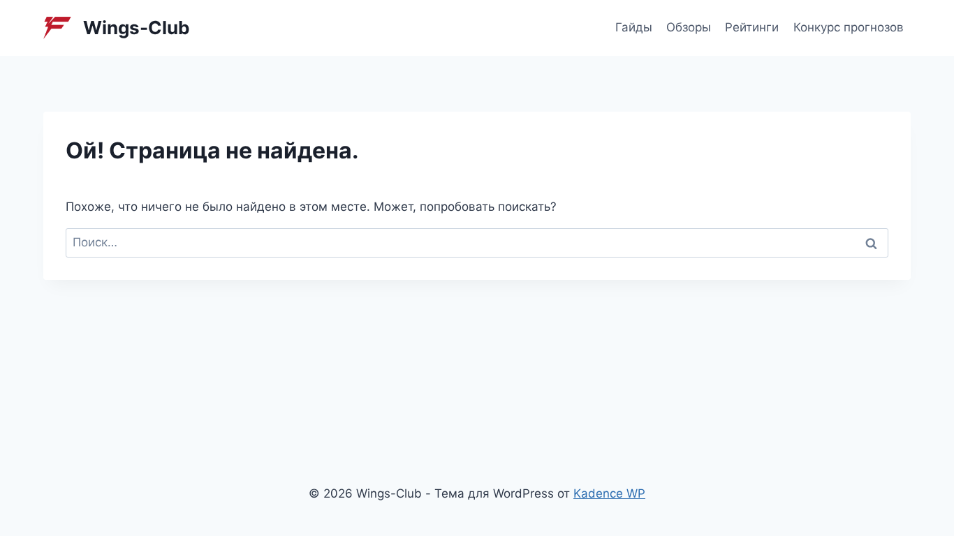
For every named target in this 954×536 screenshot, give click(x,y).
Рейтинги (752, 27)
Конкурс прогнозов (848, 27)
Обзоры (688, 27)
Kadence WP (609, 493)
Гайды (633, 27)
